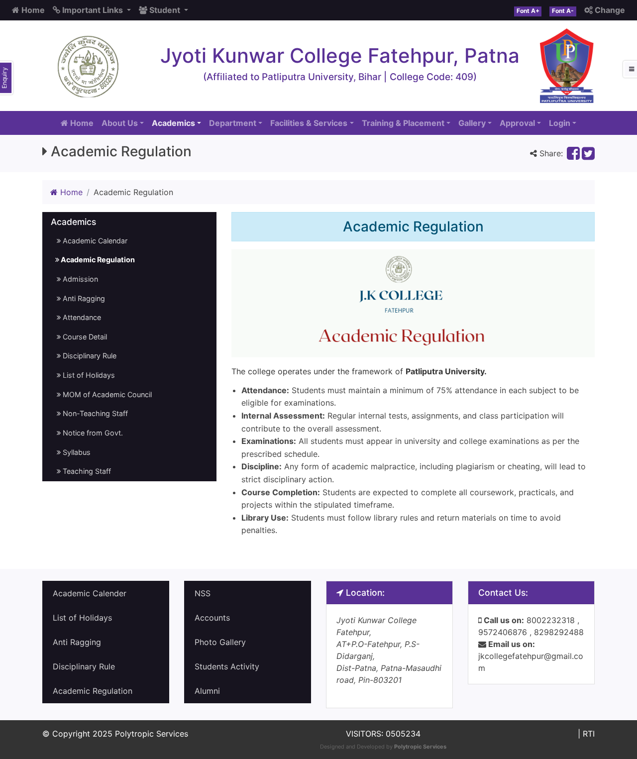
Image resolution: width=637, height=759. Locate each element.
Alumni (207, 691)
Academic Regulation (97, 259)
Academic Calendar (94, 240)
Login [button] (559, 123)
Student (164, 10)
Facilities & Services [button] (308, 123)
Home (32, 10)
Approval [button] (517, 123)
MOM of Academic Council (106, 394)
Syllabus (76, 452)
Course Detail (84, 336)
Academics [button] (173, 123)
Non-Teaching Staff (94, 413)
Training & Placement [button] (403, 123)
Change (609, 10)
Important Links (92, 10)
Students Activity (227, 666)
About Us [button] (120, 123)
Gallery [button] (472, 123)
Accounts (212, 618)
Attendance (81, 317)
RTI (589, 734)
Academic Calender (89, 593)
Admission (79, 279)
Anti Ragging (83, 298)
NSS (203, 593)
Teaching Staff (86, 471)
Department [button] (232, 123)
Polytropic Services (420, 746)
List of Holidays (88, 375)
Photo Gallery (220, 642)
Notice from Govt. (92, 433)
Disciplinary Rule (88, 355)
